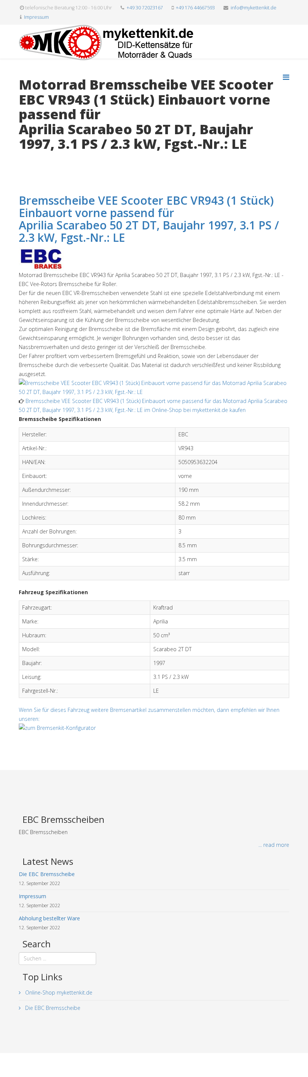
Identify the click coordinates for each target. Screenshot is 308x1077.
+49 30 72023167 (145, 7)
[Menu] (286, 77)
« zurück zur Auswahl (44, 159)
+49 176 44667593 (195, 7)
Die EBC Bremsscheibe (52, 1007)
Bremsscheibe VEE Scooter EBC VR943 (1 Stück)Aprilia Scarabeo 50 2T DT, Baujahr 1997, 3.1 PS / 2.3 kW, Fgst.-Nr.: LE (149, 219)
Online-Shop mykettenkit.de (58, 992)
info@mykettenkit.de (253, 7)
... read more (273, 844)
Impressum (36, 17)
